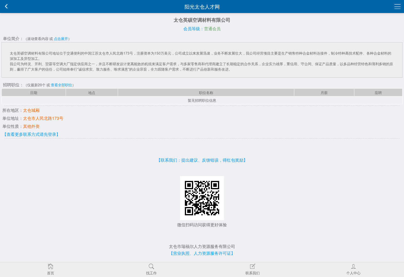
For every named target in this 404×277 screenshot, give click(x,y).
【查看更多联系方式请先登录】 (31, 134)
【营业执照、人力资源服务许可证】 (202, 253)
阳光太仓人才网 (202, 6)
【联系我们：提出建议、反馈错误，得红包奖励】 (202, 160)
